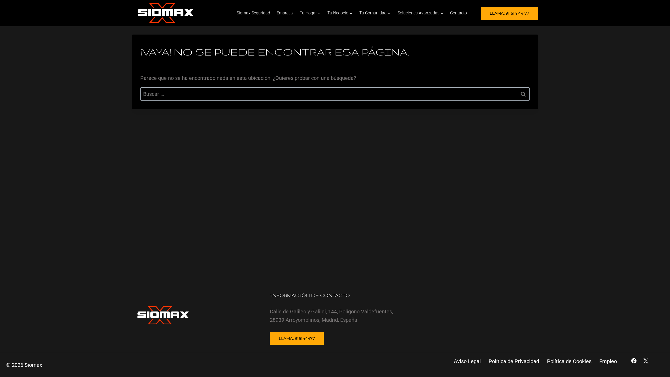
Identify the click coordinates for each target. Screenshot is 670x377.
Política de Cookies (569, 361)
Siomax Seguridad (253, 12)
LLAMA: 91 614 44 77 (509, 13)
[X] (646, 361)
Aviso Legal (467, 361)
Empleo (608, 361)
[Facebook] (634, 361)
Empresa (285, 12)
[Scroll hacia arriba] (656, 352)
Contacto (458, 12)
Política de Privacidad (514, 361)
